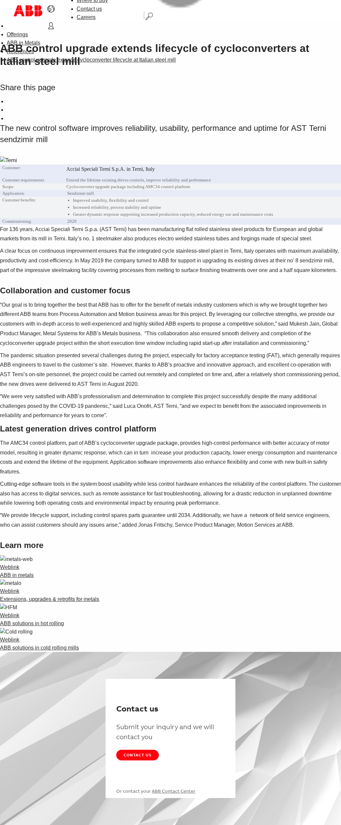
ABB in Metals (23, 43)
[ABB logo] (28, 10)
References (20, 51)
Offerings (17, 34)
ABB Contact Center (173, 791)
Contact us (89, 9)
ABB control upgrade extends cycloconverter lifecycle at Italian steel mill (91, 60)
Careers (86, 17)
